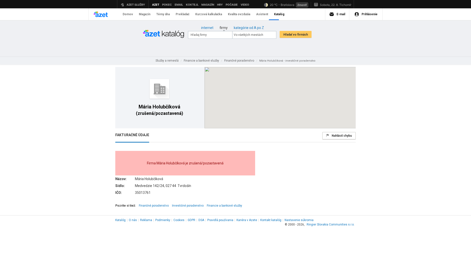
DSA (201, 220)
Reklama (146, 220)
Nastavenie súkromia (299, 220)
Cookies (178, 220)
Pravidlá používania (220, 220)
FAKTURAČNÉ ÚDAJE (132, 135)
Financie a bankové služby (224, 205)
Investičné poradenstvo (188, 205)
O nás (133, 220)
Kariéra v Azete (246, 220)
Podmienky (162, 220)
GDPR (191, 220)
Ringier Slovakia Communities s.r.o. (330, 224)
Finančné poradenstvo (154, 205)
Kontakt (270, 220)
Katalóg (120, 220)
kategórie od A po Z (249, 28)
